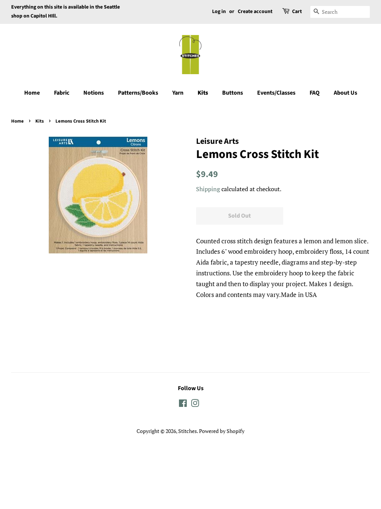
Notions (93, 93)
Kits (203, 93)
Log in (219, 11)
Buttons (232, 93)
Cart (297, 11)
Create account (255, 11)
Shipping (208, 189)
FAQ (315, 93)
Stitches (187, 430)
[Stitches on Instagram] (195, 404)
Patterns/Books (138, 93)
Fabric (61, 93)
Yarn (177, 93)
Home (32, 93)
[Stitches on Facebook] (183, 404)
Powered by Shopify (221, 430)
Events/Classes (276, 93)
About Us (345, 93)
